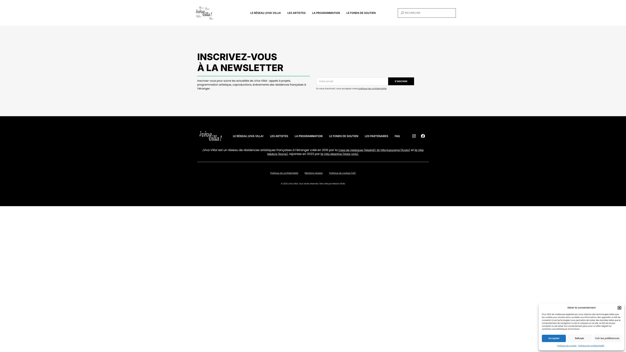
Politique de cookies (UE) (342, 173)
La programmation (326, 13)
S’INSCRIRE (401, 81)
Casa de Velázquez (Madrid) (357, 150)
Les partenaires (376, 136)
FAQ (397, 136)
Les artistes (296, 13)
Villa (383, 150)
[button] (619, 307)
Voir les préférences (607, 338)
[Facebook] (423, 136)
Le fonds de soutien (361, 13)
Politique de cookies (567, 346)
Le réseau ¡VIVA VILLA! (265, 13)
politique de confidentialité (372, 88)
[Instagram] (414, 136)
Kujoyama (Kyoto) (398, 150)
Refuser (579, 338)
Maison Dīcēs (338, 183)
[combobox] (427, 13)
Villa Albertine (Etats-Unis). (341, 154)
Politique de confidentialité (591, 346)
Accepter (553, 338)
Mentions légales (314, 173)
